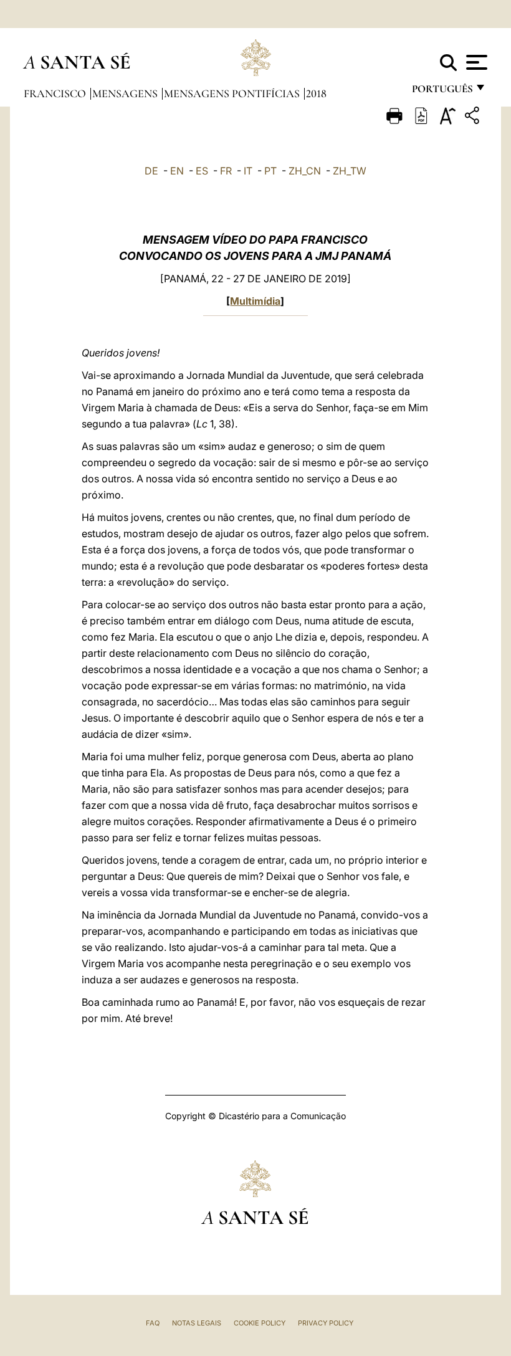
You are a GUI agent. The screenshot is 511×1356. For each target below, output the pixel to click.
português (442, 92)
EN (177, 171)
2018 (316, 93)
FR (226, 171)
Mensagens (126, 93)
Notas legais (196, 1323)
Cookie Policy (259, 1323)
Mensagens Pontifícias (233, 93)
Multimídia (255, 301)
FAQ (153, 1323)
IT (248, 171)
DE (151, 171)
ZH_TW (349, 171)
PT (270, 171)
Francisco (56, 93)
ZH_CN (305, 171)
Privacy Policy (325, 1323)
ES (202, 171)
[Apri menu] (475, 62)
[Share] (473, 117)
